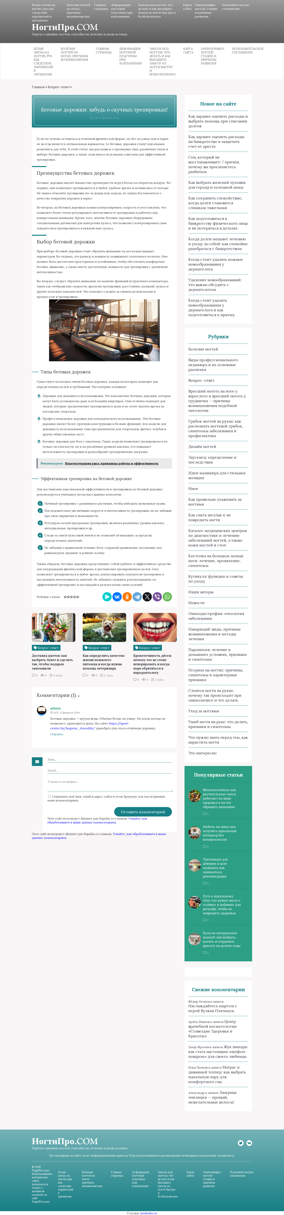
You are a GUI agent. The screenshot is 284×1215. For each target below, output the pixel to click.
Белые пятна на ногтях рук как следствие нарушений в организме (43, 12)
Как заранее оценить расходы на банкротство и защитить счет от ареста (216, 141)
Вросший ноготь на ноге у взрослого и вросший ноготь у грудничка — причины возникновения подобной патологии (217, 401)
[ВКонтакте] (117, 596)
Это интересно (202, 753)
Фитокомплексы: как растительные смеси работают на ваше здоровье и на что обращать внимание (219, 798)
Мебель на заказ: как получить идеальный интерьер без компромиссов (219, 833)
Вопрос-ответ (59, 87)
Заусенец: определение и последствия (212, 459)
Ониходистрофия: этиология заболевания (216, 616)
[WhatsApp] (167, 596)
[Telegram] (137, 596)
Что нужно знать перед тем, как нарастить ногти (218, 740)
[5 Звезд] (77, 596)
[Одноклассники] (127, 596)
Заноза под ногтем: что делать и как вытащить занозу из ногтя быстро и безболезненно (157, 10)
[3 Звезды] (71, 596)
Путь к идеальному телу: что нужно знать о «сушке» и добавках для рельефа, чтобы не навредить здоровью (222, 904)
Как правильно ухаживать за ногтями (214, 502)
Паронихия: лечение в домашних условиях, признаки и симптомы (217, 654)
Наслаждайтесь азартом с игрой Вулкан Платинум (212, 1008)
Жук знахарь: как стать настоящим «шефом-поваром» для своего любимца (218, 1051)
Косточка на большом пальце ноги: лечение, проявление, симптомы (216, 560)
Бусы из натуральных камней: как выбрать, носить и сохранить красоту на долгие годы (222, 939)
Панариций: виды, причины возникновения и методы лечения (214, 634)
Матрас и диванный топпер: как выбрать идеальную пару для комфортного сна (217, 1074)
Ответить (56, 734)
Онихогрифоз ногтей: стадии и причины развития (206, 10)
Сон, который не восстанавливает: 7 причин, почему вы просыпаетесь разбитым (214, 164)
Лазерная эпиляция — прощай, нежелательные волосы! (212, 1097)
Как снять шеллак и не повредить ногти (209, 517)
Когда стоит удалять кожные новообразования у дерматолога (215, 264)
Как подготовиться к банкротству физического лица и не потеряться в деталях (218, 223)
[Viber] (157, 596)
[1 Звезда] (65, 596)
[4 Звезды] (74, 596)
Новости (196, 602)
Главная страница (101, 7)
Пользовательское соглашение (235, 7)
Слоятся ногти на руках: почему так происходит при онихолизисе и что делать (214, 695)
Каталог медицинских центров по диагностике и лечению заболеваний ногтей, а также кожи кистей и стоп (217, 537)
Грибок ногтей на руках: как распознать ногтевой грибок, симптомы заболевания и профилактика (215, 428)
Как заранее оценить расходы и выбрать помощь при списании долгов (218, 121)
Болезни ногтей (203, 349)
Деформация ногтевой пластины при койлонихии (122, 10)
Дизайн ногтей (202, 446)
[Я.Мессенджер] (107, 596)
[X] (147, 596)
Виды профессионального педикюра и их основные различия (213, 364)
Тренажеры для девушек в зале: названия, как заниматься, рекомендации (215, 867)
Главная (38, 87)
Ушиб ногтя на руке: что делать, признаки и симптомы (218, 724)
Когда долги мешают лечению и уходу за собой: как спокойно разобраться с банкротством (218, 243)
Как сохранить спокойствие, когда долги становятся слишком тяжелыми (215, 203)
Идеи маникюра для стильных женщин (217, 475)
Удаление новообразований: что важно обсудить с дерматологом (214, 284)
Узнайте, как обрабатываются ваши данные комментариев (97, 820)
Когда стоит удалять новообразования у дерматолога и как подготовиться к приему (211, 307)
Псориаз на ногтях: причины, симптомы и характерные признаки (215, 675)
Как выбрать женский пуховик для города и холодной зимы (217, 185)
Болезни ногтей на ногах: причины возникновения (78, 10)
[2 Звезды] (68, 596)
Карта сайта (187, 7)
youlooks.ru (148, 1213)
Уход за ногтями (203, 710)
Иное (193, 488)
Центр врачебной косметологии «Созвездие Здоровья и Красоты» (212, 1028)
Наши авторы (201, 591)
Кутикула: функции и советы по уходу (215, 578)
